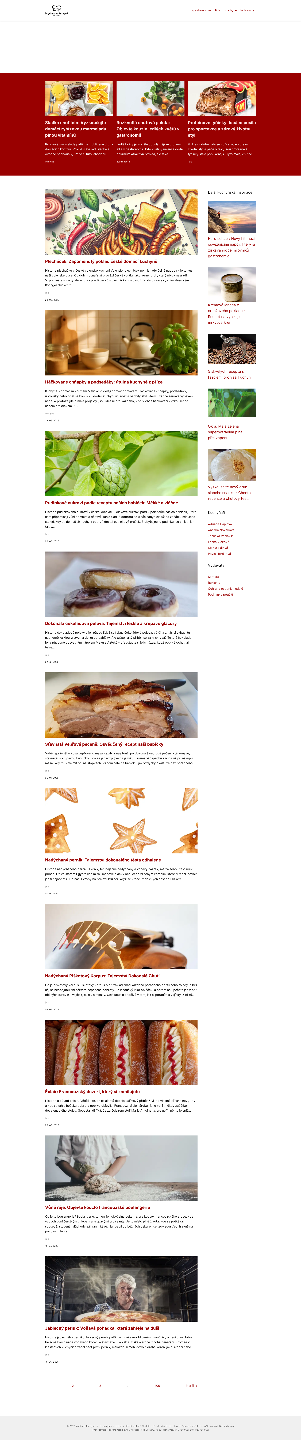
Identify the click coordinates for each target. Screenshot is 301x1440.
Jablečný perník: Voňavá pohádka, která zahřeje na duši (102, 1328)
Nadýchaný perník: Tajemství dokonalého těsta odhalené (103, 860)
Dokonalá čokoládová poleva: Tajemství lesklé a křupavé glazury (111, 623)
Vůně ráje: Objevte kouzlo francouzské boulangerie (97, 1207)
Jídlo (217, 10)
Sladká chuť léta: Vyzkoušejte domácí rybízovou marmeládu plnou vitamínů (75, 129)
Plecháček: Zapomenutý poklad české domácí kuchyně (101, 261)
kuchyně (49, 161)
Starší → (192, 1386)
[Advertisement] (150, 46)
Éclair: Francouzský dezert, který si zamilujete (92, 1091)
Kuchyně (231, 10)
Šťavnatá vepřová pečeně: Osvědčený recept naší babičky (104, 744)
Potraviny (247, 10)
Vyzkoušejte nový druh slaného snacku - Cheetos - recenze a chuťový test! (231, 493)
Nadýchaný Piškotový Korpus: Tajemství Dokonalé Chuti (102, 975)
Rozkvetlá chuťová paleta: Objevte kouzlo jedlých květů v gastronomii (148, 129)
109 (157, 1386)
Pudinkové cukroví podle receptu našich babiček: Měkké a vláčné (111, 502)
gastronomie (123, 161)
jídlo (190, 161)
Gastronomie (201, 10)
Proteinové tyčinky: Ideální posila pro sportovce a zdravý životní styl (222, 129)
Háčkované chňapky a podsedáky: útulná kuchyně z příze (104, 382)
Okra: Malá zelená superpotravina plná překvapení (225, 432)
